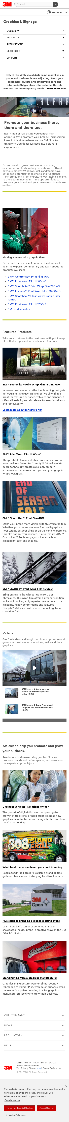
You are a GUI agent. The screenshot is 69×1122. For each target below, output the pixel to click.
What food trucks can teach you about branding (32, 867)
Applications (15, 44)
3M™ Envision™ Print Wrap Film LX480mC (34, 291)
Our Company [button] (14, 1015)
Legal (19, 1063)
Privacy (27, 1063)
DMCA (52, 1063)
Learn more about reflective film (22, 410)
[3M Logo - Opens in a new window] (7, 4)
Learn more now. (56, 88)
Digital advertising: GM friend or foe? (26, 807)
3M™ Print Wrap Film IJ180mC (27, 281)
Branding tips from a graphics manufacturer (30, 978)
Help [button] (7, 1045)
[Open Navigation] (64, 4)
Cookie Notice (12, 1100)
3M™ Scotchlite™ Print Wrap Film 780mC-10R (31, 384)
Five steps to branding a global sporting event (31, 921)
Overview (13, 31)
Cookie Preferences (52, 1068)
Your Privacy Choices (26, 1068)
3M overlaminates (19, 309)
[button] (15, 1115)
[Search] (55, 4)
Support (12, 58)
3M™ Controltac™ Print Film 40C (28, 277)
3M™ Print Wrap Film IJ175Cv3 (27, 304)
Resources (13, 51)
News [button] (8, 1025)
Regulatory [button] (13, 1035)
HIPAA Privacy (40, 1063)
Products (13, 38)
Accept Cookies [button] (46, 1108)
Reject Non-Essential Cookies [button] (19, 1108)
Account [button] (57, 12)
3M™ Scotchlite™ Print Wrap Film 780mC (34, 286)
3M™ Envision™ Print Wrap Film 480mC (28, 589)
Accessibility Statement (27, 1066)
